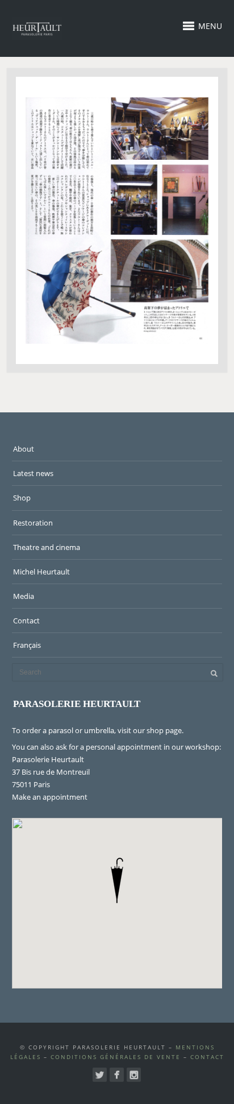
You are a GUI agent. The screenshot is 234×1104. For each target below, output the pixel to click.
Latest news (33, 473)
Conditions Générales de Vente (116, 1057)
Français (27, 645)
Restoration (33, 523)
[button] (117, 880)
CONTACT (207, 1057)
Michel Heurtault (41, 572)
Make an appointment (49, 797)
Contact (26, 620)
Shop (22, 498)
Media (23, 596)
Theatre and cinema (46, 547)
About (23, 449)
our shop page (157, 730)
